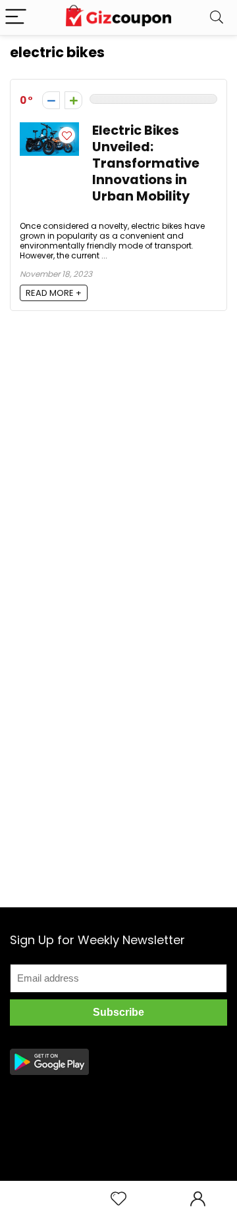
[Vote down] (51, 100)
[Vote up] (73, 100)
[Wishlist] (118, 1199)
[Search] (216, 17)
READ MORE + (54, 293)
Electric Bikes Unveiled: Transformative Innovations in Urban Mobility (145, 163)
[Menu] (16, 17)
